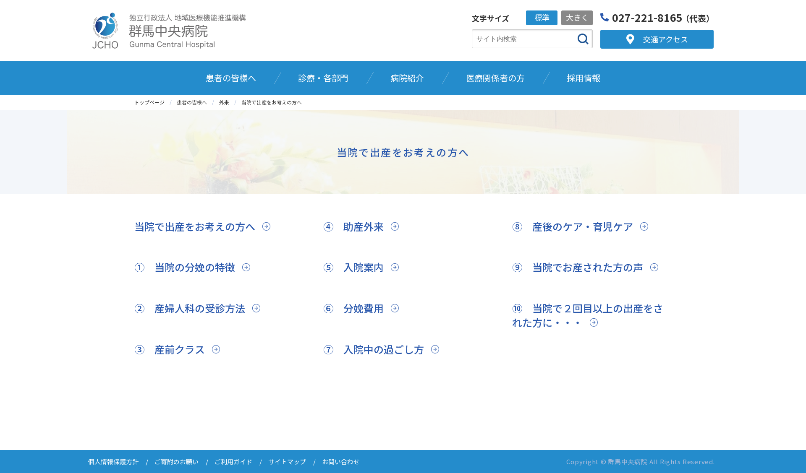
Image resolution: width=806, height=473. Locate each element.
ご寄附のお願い (176, 461)
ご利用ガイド (233, 461)
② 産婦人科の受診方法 (189, 308)
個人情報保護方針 (113, 461)
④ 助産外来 (353, 226)
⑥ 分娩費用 (353, 308)
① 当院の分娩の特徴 (184, 267)
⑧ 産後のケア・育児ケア (572, 226)
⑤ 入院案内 (353, 267)
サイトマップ (287, 461)
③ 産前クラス (169, 349)
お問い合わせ (341, 461)
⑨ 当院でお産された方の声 (577, 267)
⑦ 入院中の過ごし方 (373, 349)
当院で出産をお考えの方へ (194, 226)
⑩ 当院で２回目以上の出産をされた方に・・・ (587, 315)
